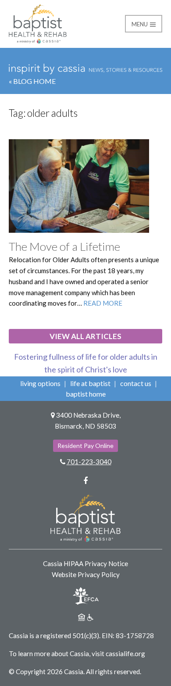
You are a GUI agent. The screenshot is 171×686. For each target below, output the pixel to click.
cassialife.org (125, 653)
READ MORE (102, 303)
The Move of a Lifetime (64, 246)
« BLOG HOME (32, 81)
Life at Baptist (90, 383)
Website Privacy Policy (86, 574)
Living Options (40, 383)
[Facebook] (85, 480)
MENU (140, 24)
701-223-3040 (89, 462)
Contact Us (135, 383)
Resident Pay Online (85, 445)
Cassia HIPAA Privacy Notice (85, 563)
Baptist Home (86, 394)
